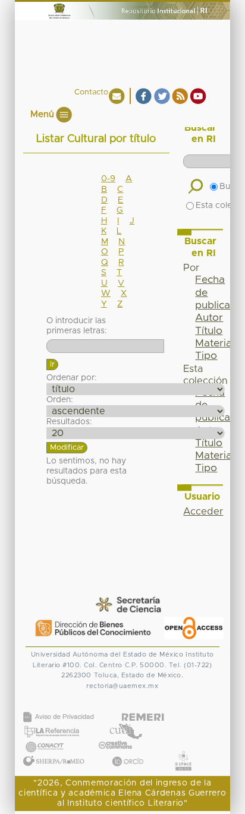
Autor (209, 318)
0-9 (108, 179)
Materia (213, 343)
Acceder (203, 511)
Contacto (91, 92)
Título (208, 331)
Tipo (206, 356)
